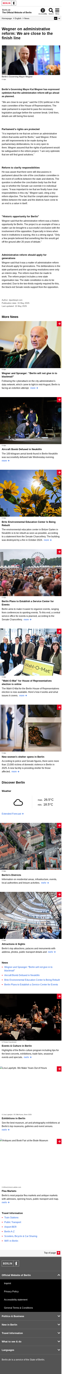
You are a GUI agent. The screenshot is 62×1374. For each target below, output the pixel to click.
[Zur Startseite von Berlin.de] (10, 1265)
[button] (57, 18)
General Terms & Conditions (18, 1308)
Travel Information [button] (12, 1333)
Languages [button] (8, 1350)
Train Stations (11, 1217)
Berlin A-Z (9, 1231)
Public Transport (12, 1222)
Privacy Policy (11, 1291)
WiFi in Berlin (11, 1241)
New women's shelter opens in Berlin (23, 756)
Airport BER (10, 1227)
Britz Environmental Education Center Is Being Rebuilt (32, 980)
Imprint (7, 1283)
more (32, 388)
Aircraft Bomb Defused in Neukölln (22, 449)
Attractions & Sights (13, 944)
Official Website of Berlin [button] (16, 1275)
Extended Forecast (11, 814)
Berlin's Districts (11, 875)
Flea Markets (9, 1191)
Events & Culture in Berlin (17, 1045)
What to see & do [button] (11, 1341)
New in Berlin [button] (9, 1324)
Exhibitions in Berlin (13, 1118)
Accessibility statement (15, 1299)
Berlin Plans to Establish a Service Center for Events (31, 984)
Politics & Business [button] (13, 1316)
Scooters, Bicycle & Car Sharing (20, 1236)
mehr (43, 883)
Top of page (50, 1253)
